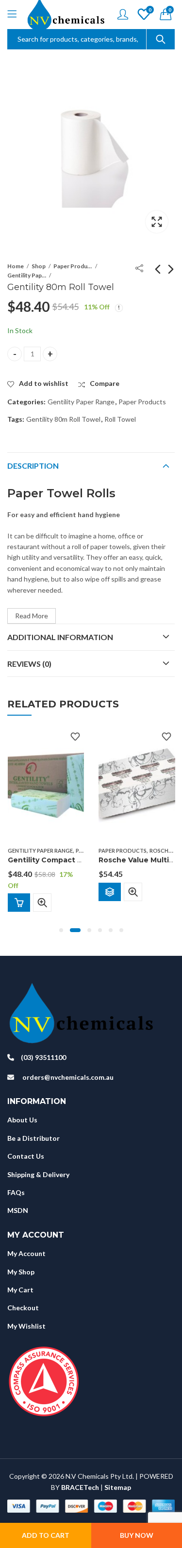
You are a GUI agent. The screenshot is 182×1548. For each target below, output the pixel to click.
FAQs (16, 1192)
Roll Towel (120, 419)
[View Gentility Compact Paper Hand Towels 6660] (46, 784)
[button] (61, 930)
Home (15, 266)
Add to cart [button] (19, 902)
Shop (39, 266)
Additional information (60, 637)
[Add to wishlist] (75, 736)
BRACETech (80, 1487)
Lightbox (157, 222)
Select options (110, 891)
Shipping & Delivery (38, 1174)
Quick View (42, 902)
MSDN (17, 1210)
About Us (22, 1120)
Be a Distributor (33, 1138)
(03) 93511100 (43, 1057)
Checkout (23, 1307)
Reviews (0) (29, 663)
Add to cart (45, 1535)
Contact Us (25, 1156)
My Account (26, 1253)
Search (161, 39)
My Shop (20, 1272)
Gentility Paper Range (26, 275)
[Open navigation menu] (12, 14)
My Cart (20, 1290)
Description (33, 465)
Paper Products (72, 266)
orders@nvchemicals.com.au (68, 1077)
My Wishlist (26, 1326)
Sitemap (117, 1487)
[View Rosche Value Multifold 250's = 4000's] (137, 784)
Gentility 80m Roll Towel (63, 419)
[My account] (122, 14)
